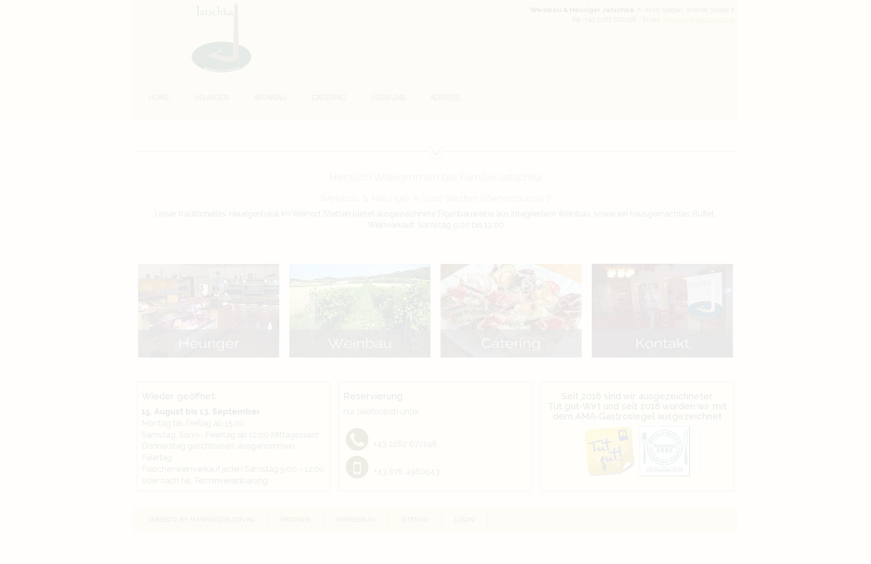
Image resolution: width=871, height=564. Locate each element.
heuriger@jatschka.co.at (699, 19)
